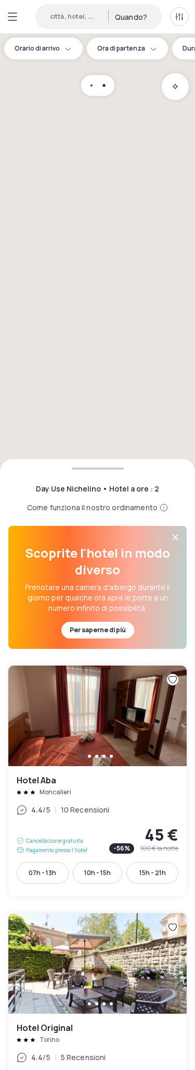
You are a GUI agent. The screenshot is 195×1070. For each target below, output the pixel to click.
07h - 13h (42, 872)
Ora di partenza (121, 48)
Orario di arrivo (37, 48)
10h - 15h (97, 872)
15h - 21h (152, 872)
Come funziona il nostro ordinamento (92, 507)
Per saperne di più (98, 629)
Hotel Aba (97, 781)
